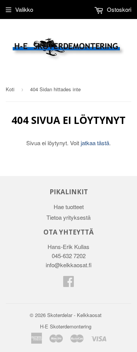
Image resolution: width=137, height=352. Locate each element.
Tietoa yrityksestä (68, 217)
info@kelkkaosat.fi (69, 265)
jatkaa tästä (95, 143)
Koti (10, 89)
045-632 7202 (69, 256)
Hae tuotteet (69, 207)
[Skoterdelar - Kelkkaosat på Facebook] (68, 283)
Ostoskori (118, 9)
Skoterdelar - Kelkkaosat (74, 315)
